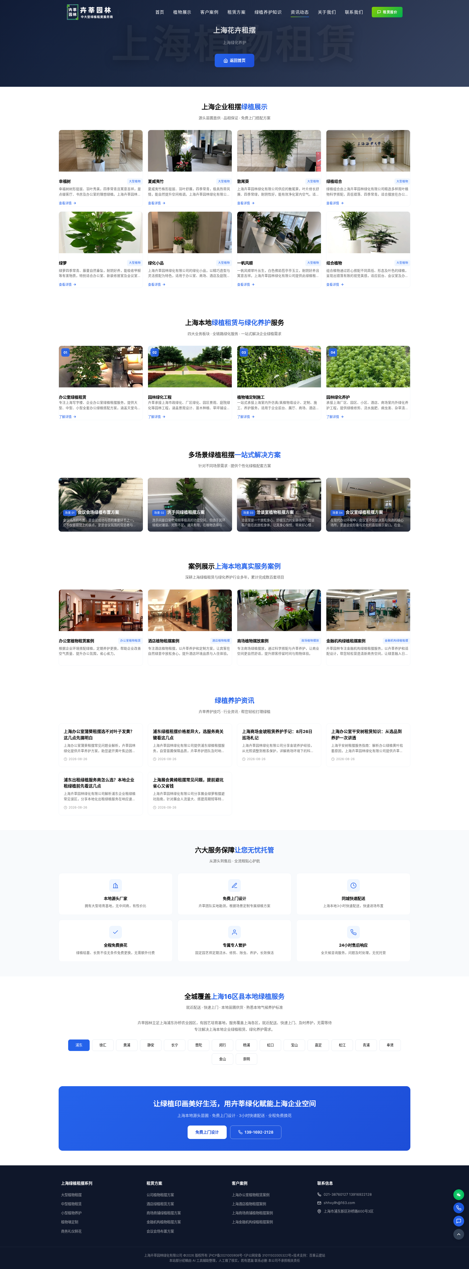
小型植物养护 (71, 1213)
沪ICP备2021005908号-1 (227, 1255)
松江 (342, 1045)
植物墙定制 (69, 1222)
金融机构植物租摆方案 (164, 1222)
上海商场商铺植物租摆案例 (252, 1213)
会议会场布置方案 (160, 1231)
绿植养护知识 (268, 12)
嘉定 (318, 1045)
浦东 (78, 1045)
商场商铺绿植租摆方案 (164, 1213)
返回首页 (237, 60)
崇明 (246, 1059)
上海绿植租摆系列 (76, 1183)
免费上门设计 (207, 1132)
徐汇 (102, 1045)
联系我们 (354, 12)
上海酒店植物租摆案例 (249, 1204)
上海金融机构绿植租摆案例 (252, 1222)
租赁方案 (236, 12)
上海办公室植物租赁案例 (250, 1195)
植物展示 (182, 12)
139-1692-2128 (259, 1132)
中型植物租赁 (71, 1204)
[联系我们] (458, 1221)
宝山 (294, 1045)
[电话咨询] (458, 1208)
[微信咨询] (458, 1194)
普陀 (198, 1045)
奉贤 (390, 1045)
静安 (150, 1045)
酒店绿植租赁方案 (160, 1204)
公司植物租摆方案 (160, 1195)
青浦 (366, 1045)
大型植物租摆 (71, 1195)
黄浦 (126, 1045)
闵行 (222, 1045)
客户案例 (209, 12)
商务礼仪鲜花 (71, 1231)
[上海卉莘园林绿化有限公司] (89, 12)
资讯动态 (300, 12)
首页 (159, 12)
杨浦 (246, 1045)
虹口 (270, 1045)
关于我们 (327, 12)
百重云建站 (317, 1255)
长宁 (174, 1045)
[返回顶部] (458, 1234)
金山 (222, 1059)
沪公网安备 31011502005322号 (268, 1255)
